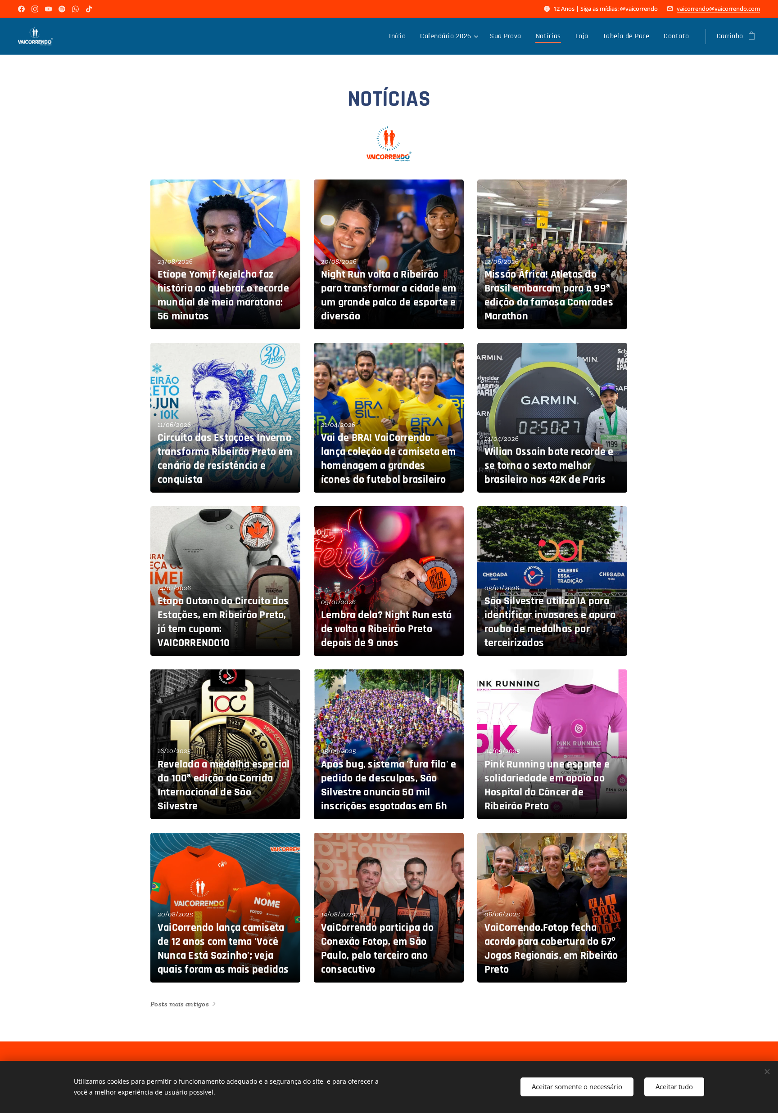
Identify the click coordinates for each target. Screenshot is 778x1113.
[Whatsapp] (75, 9)
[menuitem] (400, 36)
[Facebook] (21, 9)
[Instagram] (35, 9)
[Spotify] (62, 9)
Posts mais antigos (179, 1004)
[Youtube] (48, 9)
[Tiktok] (89, 9)
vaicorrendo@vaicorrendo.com (718, 8)
